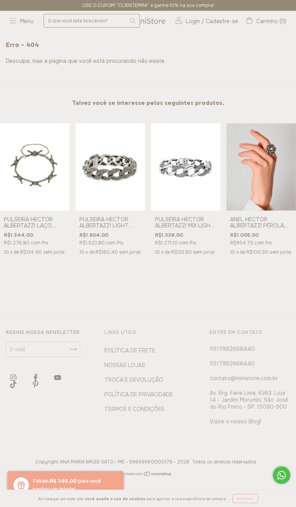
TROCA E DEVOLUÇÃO (133, 379)
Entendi (245, 498)
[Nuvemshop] (148, 474)
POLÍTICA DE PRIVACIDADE (138, 394)
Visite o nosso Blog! (235, 421)
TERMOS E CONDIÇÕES (134, 409)
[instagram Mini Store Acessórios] (14, 377)
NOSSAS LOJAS (124, 365)
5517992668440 (232, 348)
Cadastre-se (222, 21)
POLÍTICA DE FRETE (129, 350)
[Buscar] (132, 20)
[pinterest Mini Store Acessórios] (35, 384)
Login (193, 21)
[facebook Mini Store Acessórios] (36, 377)
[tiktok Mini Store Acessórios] (14, 384)
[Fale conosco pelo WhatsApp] (281, 475)
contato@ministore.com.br (244, 378)
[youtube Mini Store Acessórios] (57, 377)
